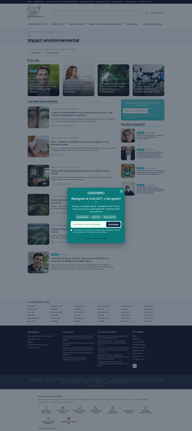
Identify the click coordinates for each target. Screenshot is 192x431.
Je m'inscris (113, 224)
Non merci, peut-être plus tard (96, 238)
